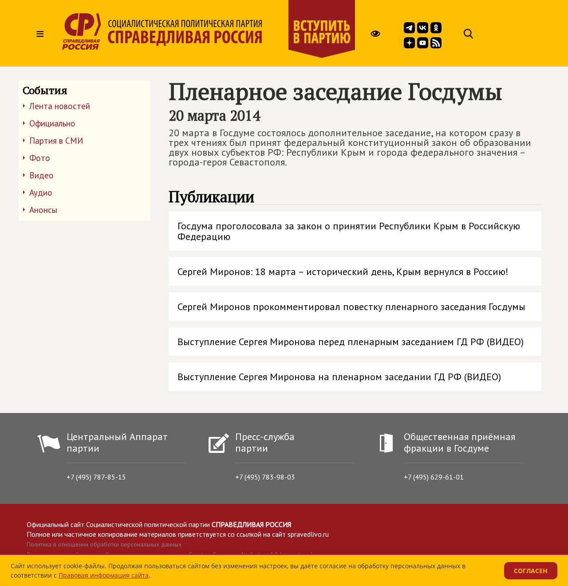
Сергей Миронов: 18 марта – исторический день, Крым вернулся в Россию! (343, 271)
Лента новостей (59, 106)
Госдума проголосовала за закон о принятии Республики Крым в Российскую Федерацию (349, 231)
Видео (41, 175)
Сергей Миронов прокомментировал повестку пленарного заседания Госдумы (351, 306)
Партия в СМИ (56, 140)
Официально (52, 123)
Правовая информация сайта (104, 575)
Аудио (40, 192)
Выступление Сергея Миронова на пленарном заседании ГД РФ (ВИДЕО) (339, 376)
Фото (39, 158)
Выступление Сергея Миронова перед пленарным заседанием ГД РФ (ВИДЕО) (351, 341)
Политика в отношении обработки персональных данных (104, 544)
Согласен (531, 570)
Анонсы (43, 210)
